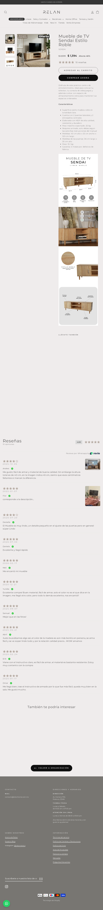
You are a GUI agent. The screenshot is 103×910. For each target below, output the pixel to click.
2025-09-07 (10, 609)
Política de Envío (59, 845)
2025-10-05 (10, 464)
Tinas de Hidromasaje (32, 23)
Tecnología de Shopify (51, 900)
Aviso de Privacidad (60, 850)
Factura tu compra (60, 854)
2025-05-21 (10, 630)
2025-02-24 (10, 654)
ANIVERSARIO (16, 19)
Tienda (61, 23)
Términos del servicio (61, 837)
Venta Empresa (73, 23)
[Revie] (95, 453)
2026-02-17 (10, 563)
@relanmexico (19, 845)
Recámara (57, 19)
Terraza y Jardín (86, 19)
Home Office (71, 19)
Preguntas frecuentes (61, 862)
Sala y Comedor (40, 19)
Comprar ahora (78, 78)
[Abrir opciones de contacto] (6, 903)
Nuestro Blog (10, 841)
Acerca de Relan (11, 837)
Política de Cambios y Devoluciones (67, 841)
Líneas (28, 19)
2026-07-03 (10, 542)
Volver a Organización (53, 768)
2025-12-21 (10, 584)
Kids (46, 23)
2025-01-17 (10, 678)
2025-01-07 (10, 491)
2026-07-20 (10, 518)
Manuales (56, 858)
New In (53, 23)
